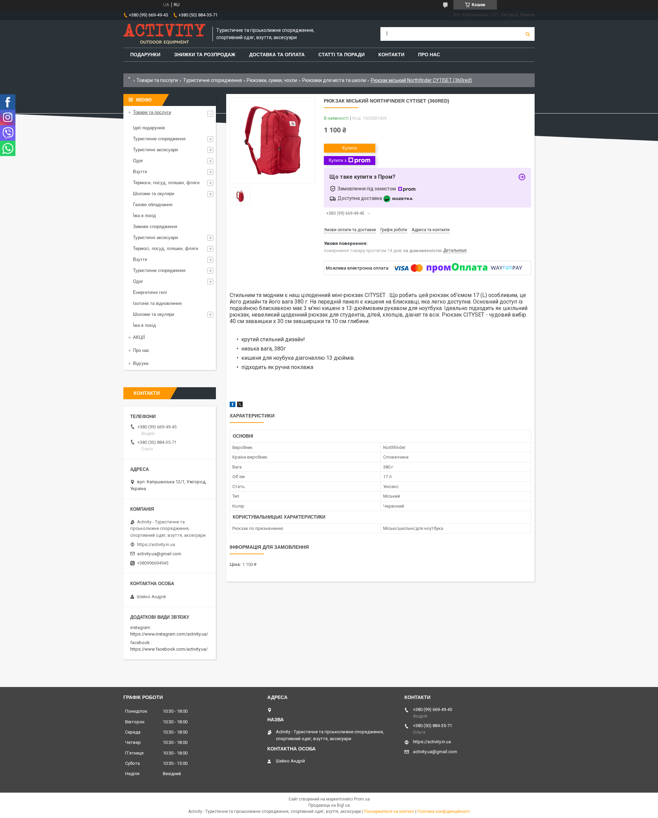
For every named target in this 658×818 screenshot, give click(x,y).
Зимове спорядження (155, 226)
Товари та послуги (157, 80)
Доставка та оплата (277, 54)
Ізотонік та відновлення (157, 303)
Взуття (140, 171)
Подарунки (145, 54)
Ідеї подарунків (149, 127)
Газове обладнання (152, 204)
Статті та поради (341, 54)
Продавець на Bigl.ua (329, 805)
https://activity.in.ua (156, 544)
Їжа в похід (144, 215)
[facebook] (232, 405)
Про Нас (429, 54)
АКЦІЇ (139, 337)
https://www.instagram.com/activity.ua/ (169, 634)
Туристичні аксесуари (155, 149)
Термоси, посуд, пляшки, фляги (166, 182)
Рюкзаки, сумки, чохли (272, 80)
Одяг (138, 160)
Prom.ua (362, 799)
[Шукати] (528, 34)
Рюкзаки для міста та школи (334, 80)
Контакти (391, 54)
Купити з (337, 160)
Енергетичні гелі (150, 292)
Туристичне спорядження (212, 80)
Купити (349, 148)
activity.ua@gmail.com (159, 553)
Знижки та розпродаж (204, 54)
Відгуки (140, 363)
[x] (240, 405)
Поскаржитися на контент (389, 811)
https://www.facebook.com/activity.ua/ (169, 649)
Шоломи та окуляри (153, 193)
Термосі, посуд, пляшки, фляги (165, 248)
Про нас (141, 350)
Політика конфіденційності (443, 811)
